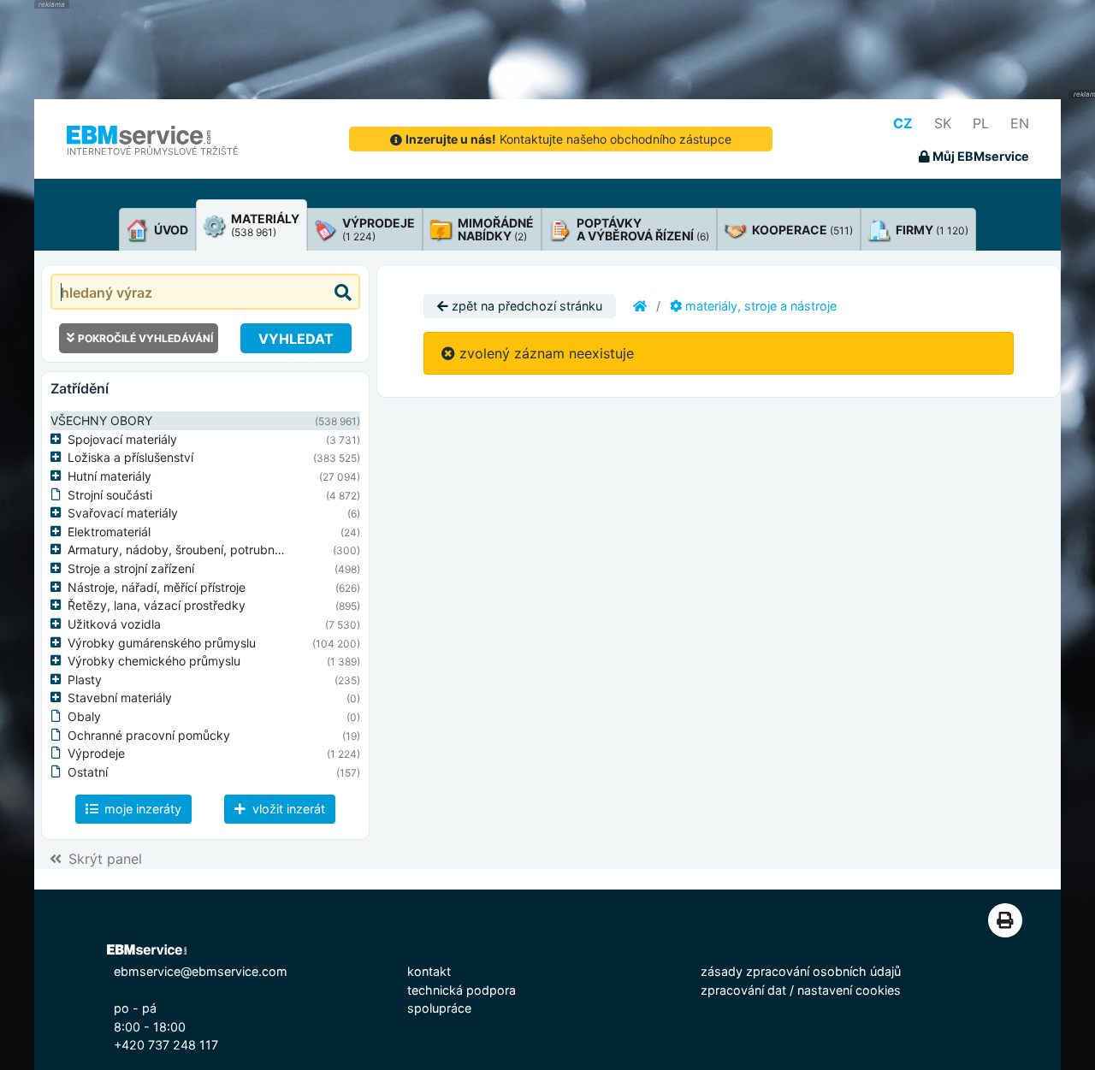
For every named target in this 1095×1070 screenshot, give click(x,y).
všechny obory (101, 420)
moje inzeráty (141, 808)
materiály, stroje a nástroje (759, 306)
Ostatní (88, 772)
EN (1019, 123)
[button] (59, 439)
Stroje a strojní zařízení (131, 568)
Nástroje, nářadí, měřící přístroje (157, 587)
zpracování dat (743, 990)
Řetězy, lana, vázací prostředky (157, 605)
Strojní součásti (110, 495)
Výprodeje (96, 753)
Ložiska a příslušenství (130, 457)
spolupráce (439, 1008)
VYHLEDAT (296, 338)
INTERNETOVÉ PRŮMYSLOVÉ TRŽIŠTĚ (153, 151)
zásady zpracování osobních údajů (801, 971)
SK (942, 123)
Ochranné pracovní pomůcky (149, 735)
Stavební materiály (120, 697)
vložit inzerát (287, 808)
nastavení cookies (849, 990)
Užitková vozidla (114, 624)
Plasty (85, 679)
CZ (903, 123)
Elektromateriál (109, 531)
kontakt (429, 971)
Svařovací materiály (123, 512)
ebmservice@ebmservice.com (200, 971)
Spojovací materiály (122, 439)
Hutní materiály (109, 476)
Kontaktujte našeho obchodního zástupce (568, 139)
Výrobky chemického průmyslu (154, 660)
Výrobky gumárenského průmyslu (162, 642)
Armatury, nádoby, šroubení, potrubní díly (184, 549)
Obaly (84, 716)
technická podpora (461, 990)
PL (981, 123)
